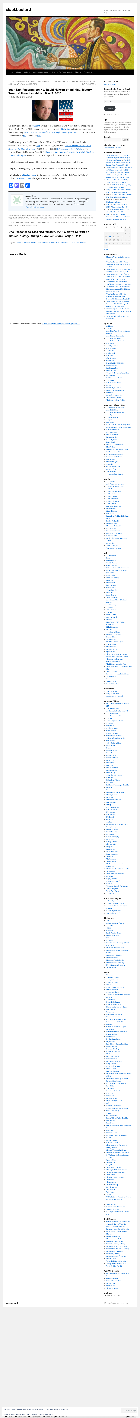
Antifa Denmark (111, 494)
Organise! (109, 819)
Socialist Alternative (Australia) (116, 1246)
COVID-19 (28, 218)
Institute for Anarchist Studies (116, 378)
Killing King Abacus (113, 780)
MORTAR (109, 797)
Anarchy (109, 718)
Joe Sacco (109, 607)
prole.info (109, 1130)
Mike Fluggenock (112, 627)
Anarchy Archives (112, 346)
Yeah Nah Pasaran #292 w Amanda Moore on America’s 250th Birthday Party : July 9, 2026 (118, 288)
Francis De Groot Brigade (62, 72)
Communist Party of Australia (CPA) (118, 1221)
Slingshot (109, 846)
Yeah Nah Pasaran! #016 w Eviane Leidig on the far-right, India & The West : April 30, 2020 (28, 82)
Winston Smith (111, 681)
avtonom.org (110, 422)
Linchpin (109, 787)
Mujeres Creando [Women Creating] (118, 449)
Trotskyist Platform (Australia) (116, 1261)
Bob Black (109, 355)
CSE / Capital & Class (113, 743)
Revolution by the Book (114, 457)
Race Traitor (110, 834)
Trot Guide (88, 72)
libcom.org (109, 385)
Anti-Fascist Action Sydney (115, 484)
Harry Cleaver (111, 1063)
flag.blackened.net (112, 368)
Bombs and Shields (112, 429)
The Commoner (111, 859)
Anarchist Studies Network (115, 341)
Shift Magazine (111, 844)
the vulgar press (111, 1187)
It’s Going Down (111, 439)
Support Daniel (111, 1283)
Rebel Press (110, 839)
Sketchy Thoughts (112, 462)
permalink (89, 218)
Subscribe (110, 108)
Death (39, 215)
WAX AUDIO (111, 1204)
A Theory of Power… (113, 977)
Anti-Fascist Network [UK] (115, 486)
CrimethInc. (110, 360)
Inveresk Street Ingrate (113, 1081)
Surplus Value (111, 1258)
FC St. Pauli (110, 1054)
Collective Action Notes (114, 735)
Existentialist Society (113, 1051)
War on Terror (83, 215)
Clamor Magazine (112, 733)
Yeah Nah (35, 125)
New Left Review (112, 809)
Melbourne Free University (115, 960)
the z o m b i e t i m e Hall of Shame (117, 674)
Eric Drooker (110, 582)
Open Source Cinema (113, 632)
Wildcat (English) (112, 888)
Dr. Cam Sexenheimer (113, 1039)
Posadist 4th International (114, 1241)
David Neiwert (38, 218)
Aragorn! (109, 420)
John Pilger (110, 1088)
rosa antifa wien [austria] (114, 533)
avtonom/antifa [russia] (113, 506)
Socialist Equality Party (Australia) (117, 1249)
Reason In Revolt (112, 1140)
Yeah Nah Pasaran (67, 218)
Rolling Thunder (111, 841)
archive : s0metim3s (112, 989)
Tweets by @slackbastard (112, 148)
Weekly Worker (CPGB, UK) (116, 1263)
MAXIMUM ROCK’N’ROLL (116, 792)
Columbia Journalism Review (116, 738)
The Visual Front (111, 671)
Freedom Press (111, 370)
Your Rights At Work (113, 913)
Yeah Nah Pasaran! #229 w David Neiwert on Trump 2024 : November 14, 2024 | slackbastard (51, 242)
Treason (108, 1194)
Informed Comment (112, 1071)
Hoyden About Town (113, 1066)
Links (108, 790)
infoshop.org (110, 375)
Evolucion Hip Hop (112, 1049)
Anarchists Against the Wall (115, 412)
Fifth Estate (110, 765)
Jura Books (110, 380)
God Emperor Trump (51, 218)
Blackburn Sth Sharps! (113, 202)
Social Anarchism (112, 854)
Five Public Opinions (113, 1056)
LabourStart (110, 1096)
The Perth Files (111, 1182)
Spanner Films (111, 1160)
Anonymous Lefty (112, 980)
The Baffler (110, 856)
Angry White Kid (112, 417)
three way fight (111, 469)
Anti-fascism (31, 215)
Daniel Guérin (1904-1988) (115, 363)
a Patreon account (23, 178)
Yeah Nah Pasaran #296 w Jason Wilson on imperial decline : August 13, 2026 (118, 264)
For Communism (111, 1059)
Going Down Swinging (114, 775)
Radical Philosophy (112, 837)
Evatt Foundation (111, 1046)
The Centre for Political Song (115, 1172)
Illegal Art (109, 592)
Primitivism (110, 1123)
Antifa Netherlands (112, 501)
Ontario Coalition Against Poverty (117, 1108)
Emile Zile (109, 580)
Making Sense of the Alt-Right (69, 148)
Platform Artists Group (113, 634)
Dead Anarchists (111, 365)
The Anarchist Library (113, 397)
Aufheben (109, 723)
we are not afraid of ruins (114, 474)
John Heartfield (111, 610)
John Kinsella (110, 442)
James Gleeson (111, 595)
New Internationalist (112, 807)
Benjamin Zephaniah (113, 1002)
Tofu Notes (110, 1192)
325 (107, 706)
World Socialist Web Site (114, 1266)
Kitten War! (110, 1093)
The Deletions (110, 1174)
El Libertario (110, 762)
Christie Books (111, 358)
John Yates (109, 612)
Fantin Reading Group (113, 933)
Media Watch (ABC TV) (114, 1100)
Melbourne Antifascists (114, 526)
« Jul (106, 249)
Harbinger (109, 777)
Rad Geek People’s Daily (114, 454)
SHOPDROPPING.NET (114, 642)
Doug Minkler (111, 575)
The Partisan (110, 1179)
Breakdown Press (112, 728)
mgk (107, 1103)
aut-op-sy (109, 997)
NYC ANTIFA (111, 528)
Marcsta (109, 619)
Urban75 (109, 883)
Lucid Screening (111, 1098)
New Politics (110, 814)
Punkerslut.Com (111, 1133)
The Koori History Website (115, 1177)
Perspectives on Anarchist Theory (117, 824)
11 (110, 236)
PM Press (109, 392)
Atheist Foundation (112, 992)
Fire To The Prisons (112, 434)
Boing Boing (110, 1009)
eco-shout (109, 930)
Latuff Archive (111, 614)
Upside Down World (113, 881)
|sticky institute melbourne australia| (117, 703)
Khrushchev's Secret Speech (115, 1091)
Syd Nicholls (110, 651)
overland (109, 822)
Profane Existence (112, 829)
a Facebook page (29, 175)
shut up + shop (111, 644)
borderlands (110, 725)
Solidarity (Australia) (113, 1253)
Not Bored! (110, 817)
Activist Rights (111, 901)
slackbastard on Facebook (114, 696)
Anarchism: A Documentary (115, 336)
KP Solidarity (110, 940)
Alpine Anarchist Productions (116, 407)
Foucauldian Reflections (114, 1061)
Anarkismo (110, 350)
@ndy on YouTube (112, 693)
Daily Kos (65, 128)
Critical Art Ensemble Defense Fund (118, 568)
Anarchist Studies (112, 713)
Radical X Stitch (111, 637)
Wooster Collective (112, 684)
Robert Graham (111, 459)
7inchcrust (109, 975)
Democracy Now (111, 1034)
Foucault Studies (111, 770)
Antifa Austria (111, 489)
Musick (78, 72)
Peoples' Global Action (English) (117, 1118)
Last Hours (110, 782)
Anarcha (109, 328)
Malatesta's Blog (111, 523)
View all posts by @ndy (35, 207)
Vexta (108, 679)
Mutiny (108, 804)
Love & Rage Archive (113, 388)
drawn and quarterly (112, 577)
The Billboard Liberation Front (116, 664)
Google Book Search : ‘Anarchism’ (117, 373)
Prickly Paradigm (112, 827)
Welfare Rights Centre (113, 911)
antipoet (108, 985)
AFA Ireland (110, 481)
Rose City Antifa (111, 536)
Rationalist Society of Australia (116, 1135)
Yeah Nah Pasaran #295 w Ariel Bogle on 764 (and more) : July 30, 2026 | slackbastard (119, 169)
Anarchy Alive (111, 415)
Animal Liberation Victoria (115, 903)
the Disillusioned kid (113, 466)
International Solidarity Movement (117, 1078)
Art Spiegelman (111, 555)
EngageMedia (110, 1041)
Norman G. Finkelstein (113, 1105)
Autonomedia (110, 999)
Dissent (108, 748)
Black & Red (110, 353)
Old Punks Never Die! (113, 452)
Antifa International (112, 499)
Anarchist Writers (112, 410)
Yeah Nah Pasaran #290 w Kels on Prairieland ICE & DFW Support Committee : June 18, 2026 (117, 303)
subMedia (109, 464)
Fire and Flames (111, 511)
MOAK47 (109, 629)
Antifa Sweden (111, 503)
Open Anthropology (112, 1110)
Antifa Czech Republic (113, 491)
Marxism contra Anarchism (115, 390)
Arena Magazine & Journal (115, 721)
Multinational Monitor (113, 799)
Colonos (109, 1024)
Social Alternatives (112, 851)
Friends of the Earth (112, 935)
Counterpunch (111, 740)
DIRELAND (110, 1036)
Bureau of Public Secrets (114, 1014)
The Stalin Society (112, 1184)
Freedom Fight (111, 772)
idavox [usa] (110, 513)
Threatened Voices (112, 1288)
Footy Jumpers (111, 585)
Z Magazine (110, 893)
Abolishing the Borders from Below (118, 711)
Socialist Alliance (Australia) (115, 1244)
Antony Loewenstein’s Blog (115, 987)
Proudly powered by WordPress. (117, 1303)
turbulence (109, 876)
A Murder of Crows (112, 708)
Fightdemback (111, 508)
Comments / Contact (41, 72)
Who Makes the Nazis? (113, 548)
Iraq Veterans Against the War (116, 1083)
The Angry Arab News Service (116, 1170)
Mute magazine (111, 802)
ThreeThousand (111, 967)
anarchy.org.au (111, 348)
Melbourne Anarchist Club (115, 948)
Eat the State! (110, 760)
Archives (27, 72)
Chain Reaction (111, 730)
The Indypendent (111, 861)
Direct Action (110, 745)
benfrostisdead (111, 560)
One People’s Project (113, 531)
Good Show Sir (111, 590)
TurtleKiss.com (111, 676)
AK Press (109, 326)
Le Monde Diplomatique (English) (117, 785)
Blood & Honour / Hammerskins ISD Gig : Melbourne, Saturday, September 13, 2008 (118, 216)
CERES (108, 928)
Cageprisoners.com (112, 1017)
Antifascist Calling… (113, 982)
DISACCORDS (111, 432)
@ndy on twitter (111, 691)
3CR (16, 218)
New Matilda (110, 812)
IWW (108, 938)
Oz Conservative (111, 1115)
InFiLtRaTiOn (111, 1068)
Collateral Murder (112, 1278)
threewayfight (110, 543)
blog (25, 135)
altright (20, 218)
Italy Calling (110, 1086)
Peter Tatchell (110, 1120)
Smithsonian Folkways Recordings (117, 1152)
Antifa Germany (111, 496)
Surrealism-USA (111, 649)
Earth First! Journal (112, 758)
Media (50, 215)
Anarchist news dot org (114, 338)
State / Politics (58, 215)
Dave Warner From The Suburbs (117, 1031)
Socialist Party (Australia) (114, 1251)
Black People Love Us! (113, 1004)
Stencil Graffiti (111, 647)
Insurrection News (112, 437)
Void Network (111, 471)
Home (11, 72)
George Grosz (111, 587)
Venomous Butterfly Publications (117, 886)
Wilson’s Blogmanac (113, 1209)
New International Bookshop (115, 965)
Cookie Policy (48, 1414)
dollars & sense (111, 755)
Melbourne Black (112, 957)
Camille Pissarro (111, 563)
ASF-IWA (109, 925)
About (18, 72)
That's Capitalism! (71, 215)
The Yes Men (110, 1189)
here (39, 135)
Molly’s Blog (110, 447)
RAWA (108, 1137)
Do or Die (109, 753)
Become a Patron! (110, 84)
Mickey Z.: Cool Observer (114, 444)
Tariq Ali (109, 1165)
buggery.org (110, 1012)
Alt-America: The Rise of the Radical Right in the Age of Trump (50, 132)
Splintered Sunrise (112, 1162)
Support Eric (110, 1286)
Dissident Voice (111, 750)
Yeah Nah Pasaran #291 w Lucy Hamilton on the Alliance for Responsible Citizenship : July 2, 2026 (118, 296)
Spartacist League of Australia (116, 1256)
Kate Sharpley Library (113, 383)
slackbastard (18, 9)
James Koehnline (111, 597)
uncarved (109, 1202)
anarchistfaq (110, 343)
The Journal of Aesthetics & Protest (117, 869)
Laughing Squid (111, 617)
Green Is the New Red (113, 1281)
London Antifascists (112, 521)
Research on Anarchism (114, 395)
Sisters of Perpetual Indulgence (116, 1150)
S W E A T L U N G (113, 1142)
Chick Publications (112, 565)
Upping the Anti (111, 878)
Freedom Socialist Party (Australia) (117, 1229)
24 (106, 243)
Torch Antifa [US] (112, 545)
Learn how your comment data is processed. (61, 323)
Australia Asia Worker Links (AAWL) (118, 994)
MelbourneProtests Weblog (115, 962)
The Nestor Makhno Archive (115, 400)
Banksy (108, 558)
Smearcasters (110, 849)
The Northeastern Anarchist (115, 874)
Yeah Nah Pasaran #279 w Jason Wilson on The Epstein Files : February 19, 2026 (118, 162)
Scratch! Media (111, 639)
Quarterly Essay (111, 832)
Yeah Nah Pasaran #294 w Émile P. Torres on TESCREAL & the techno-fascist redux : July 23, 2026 (118, 276)
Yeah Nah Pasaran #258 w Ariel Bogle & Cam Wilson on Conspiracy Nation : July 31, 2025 (118, 174)
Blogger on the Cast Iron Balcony (117, 1007)
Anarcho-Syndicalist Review (115, 716)
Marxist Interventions (113, 1236)
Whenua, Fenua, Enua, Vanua (116, 1207)
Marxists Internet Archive (114, 1239)
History (44, 215)
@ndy (30, 97)
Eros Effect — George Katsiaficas (117, 1044)
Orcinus (109, 1113)
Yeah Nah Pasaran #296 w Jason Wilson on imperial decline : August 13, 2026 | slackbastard (118, 157)
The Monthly (110, 871)
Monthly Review (111, 795)
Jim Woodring (111, 605)
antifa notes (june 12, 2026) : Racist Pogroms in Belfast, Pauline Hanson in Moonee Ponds (119, 311)
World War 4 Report (112, 891)
